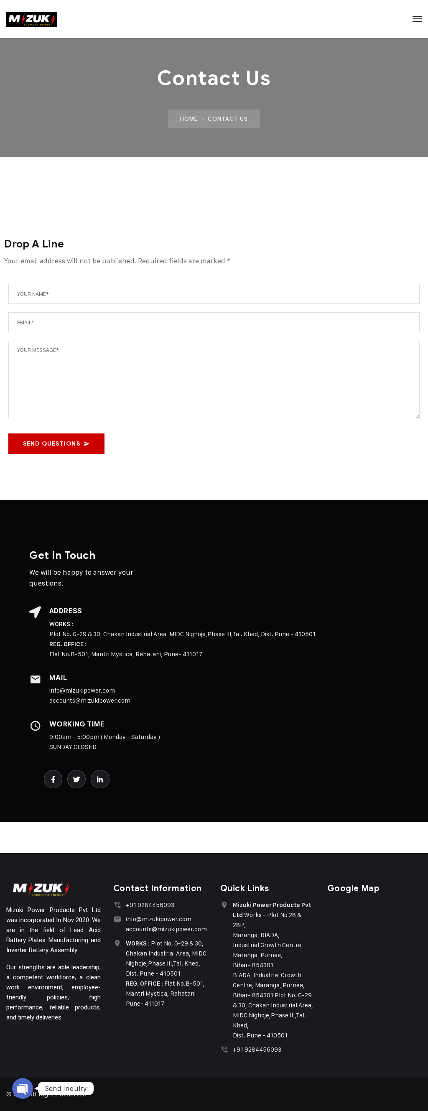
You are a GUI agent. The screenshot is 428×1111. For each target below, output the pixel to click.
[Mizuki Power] (31, 18)
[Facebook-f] (53, 779)
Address (65, 610)
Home (189, 118)
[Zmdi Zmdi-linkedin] (100, 779)
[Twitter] (76, 779)
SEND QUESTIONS (51, 443)
